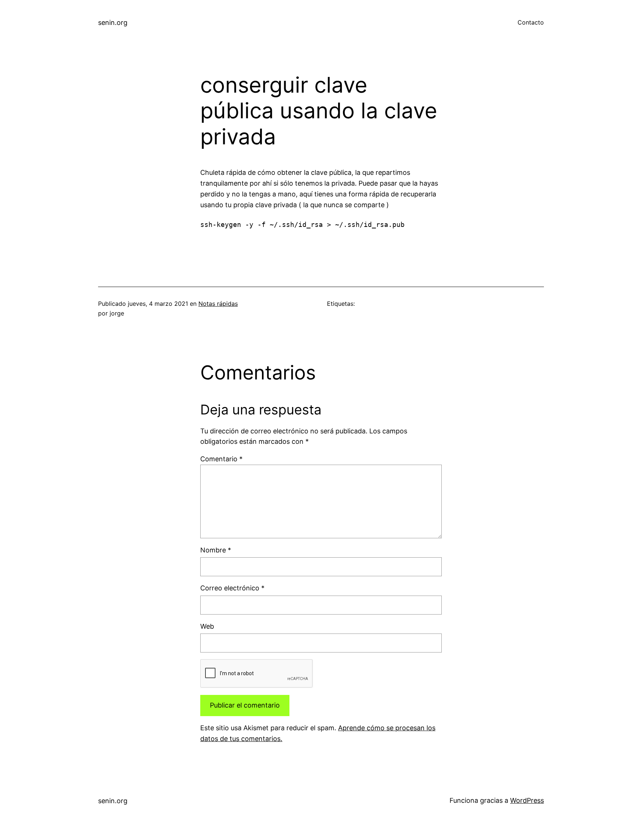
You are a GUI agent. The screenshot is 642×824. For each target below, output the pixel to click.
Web (207, 626)
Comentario (221, 459)
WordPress (527, 800)
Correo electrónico (232, 588)
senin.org (112, 22)
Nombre (215, 550)
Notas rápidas (218, 303)
